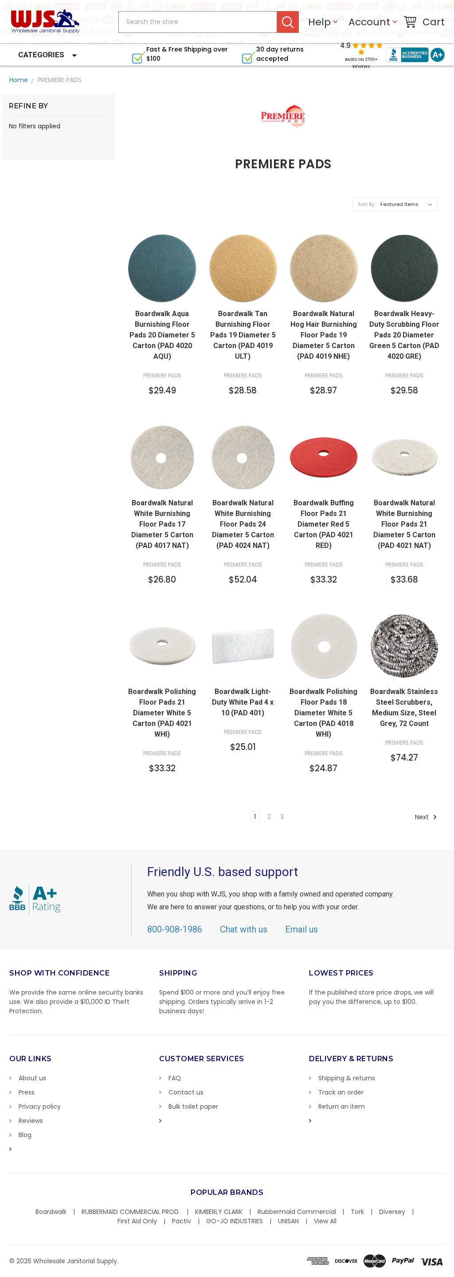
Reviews (31, 1120)
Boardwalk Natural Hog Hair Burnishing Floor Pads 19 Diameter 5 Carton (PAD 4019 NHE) (323, 335)
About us (32, 1078)
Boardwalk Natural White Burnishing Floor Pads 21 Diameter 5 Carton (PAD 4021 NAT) (404, 524)
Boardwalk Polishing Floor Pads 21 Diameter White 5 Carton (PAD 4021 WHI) (162, 712)
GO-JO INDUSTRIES (234, 1221)
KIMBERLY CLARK (219, 1211)
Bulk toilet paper (193, 1106)
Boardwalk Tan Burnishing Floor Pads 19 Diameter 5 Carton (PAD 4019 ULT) (243, 335)
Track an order (341, 1092)
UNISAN (288, 1221)
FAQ (174, 1078)
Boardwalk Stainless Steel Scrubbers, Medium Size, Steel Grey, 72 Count (404, 707)
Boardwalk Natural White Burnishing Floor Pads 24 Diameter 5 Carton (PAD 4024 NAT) (243, 524)
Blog (25, 1134)
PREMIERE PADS (60, 79)
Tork (357, 1211)
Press (27, 1092)
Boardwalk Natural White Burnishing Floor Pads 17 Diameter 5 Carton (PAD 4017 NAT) (162, 524)
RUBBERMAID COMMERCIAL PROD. (131, 1211)
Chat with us (243, 929)
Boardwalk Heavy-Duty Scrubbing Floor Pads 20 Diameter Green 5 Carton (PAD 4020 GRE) (404, 335)
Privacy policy (40, 1106)
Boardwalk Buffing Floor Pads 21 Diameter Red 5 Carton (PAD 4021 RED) (324, 524)
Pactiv (181, 1221)
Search (288, 22)
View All (325, 1221)
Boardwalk (51, 1211)
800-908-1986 (174, 929)
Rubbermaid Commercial (297, 1211)
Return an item (341, 1106)
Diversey (392, 1211)
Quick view (162, 295)
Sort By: (366, 204)
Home (18, 79)
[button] (453, 1272)
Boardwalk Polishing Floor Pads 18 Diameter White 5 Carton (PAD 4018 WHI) (323, 712)
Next (423, 817)
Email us (301, 929)
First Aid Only (137, 1221)
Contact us (186, 1092)
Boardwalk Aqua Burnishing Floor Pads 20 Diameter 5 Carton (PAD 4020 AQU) (162, 335)
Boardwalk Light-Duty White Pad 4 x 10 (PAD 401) (243, 702)
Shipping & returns (346, 1078)
